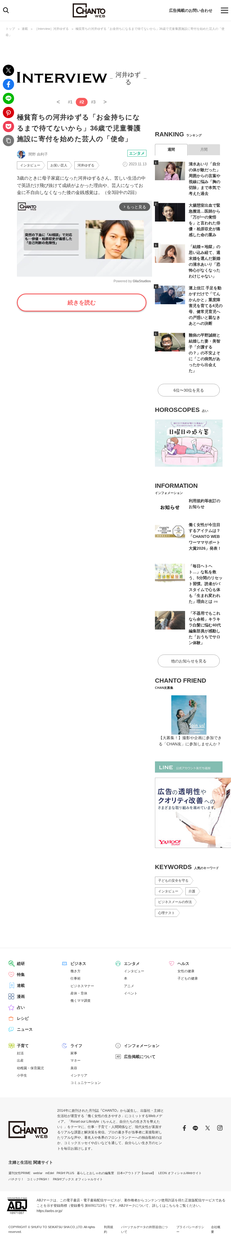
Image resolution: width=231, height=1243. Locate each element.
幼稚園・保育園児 (30, 1068)
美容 (73, 1068)
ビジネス (78, 963)
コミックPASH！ (38, 1179)
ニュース (25, 1029)
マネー (75, 1060)
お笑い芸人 (58, 165)
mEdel (49, 1173)
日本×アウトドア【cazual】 (136, 1173)
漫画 (21, 996)
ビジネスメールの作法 (175, 902)
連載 (25, 28)
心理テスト (166, 913)
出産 (20, 1060)
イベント (130, 993)
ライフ (76, 1045)
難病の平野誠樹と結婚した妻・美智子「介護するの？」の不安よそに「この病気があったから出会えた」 (204, 353)
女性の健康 (185, 971)
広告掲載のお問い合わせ (190, 10)
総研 (21, 963)
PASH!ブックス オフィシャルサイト (78, 1179)
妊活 (20, 1053)
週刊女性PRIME (19, 1173)
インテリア (78, 1075)
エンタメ (137, 153)
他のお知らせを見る (188, 661)
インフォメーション (141, 1045)
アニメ (129, 986)
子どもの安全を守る (173, 881)
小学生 (22, 1075)
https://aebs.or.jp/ (49, 1211)
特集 (21, 974)
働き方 (75, 971)
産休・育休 (78, 993)
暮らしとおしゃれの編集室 (95, 1173)
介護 (191, 891)
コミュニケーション (85, 1083)
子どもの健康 (187, 978)
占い (21, 1007)
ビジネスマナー (82, 986)
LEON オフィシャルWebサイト (180, 1173)
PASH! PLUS (65, 1173)
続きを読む (82, 302)
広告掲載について (140, 1056)
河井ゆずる (85, 165)
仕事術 (75, 978)
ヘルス (183, 963)
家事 (73, 1053)
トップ (10, 28)
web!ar (38, 1173)
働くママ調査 (80, 1001)
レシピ (23, 1018)
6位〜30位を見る (189, 390)
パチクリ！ (16, 1179)
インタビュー (30, 165)
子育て (23, 1045)
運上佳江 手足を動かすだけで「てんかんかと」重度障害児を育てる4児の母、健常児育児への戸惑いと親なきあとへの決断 (206, 306)
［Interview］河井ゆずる (52, 28)
